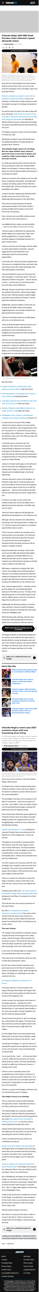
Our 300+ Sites (28, 1260)
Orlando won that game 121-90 (13, 829)
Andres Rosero (9, 44)
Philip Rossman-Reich (11, 746)
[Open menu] (3, 3)
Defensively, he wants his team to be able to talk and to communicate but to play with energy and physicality (19, 116)
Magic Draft (10, 1243)
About (3, 1256)
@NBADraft (9, 224)
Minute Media (10, 1281)
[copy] (13, 47)
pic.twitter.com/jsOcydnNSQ (24, 224)
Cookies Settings (7, 1276)
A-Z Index (26, 1273)
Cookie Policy (6, 1270)
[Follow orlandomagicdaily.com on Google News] (34, 657)
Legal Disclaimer (29, 1270)
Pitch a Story (28, 1263)
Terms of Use (28, 1266)
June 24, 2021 (29, 227)
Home (3, 1243)
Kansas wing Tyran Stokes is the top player (17, 1146)
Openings (26, 1256)
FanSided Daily (6, 1263)
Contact (4, 1260)
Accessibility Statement (10, 1273)
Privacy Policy (6, 1266)
